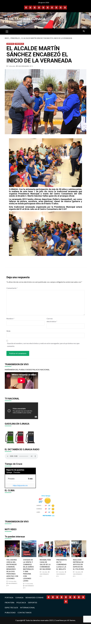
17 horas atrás (29, 583)
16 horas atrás (12, 581)
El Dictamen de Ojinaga (25, 19)
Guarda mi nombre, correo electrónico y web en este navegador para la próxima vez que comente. (43, 344)
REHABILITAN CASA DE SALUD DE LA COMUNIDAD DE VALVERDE (45, 564)
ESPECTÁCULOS (11, 607)
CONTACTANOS (24, 612)
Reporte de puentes (15, 470)
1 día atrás (44, 572)
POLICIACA (10, 554)
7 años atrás (11, 66)
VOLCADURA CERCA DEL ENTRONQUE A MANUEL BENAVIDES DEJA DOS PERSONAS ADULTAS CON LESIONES (12, 569)
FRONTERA (9, 602)
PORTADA (9, 597)
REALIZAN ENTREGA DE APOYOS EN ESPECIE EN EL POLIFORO (78, 564)
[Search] (83, 31)
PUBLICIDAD (10, 612)
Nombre (10, 318)
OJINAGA (9, 552)
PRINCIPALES (19, 44)
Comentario (12, 288)
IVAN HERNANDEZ (23, 66)
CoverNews (59, 620)
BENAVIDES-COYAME (35, 597)
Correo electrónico (52, 319)
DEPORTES (10, 44)
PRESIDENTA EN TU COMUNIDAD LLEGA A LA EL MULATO (61, 564)
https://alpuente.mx (20, 485)
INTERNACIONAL (27, 607)
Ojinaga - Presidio (13, 472)
